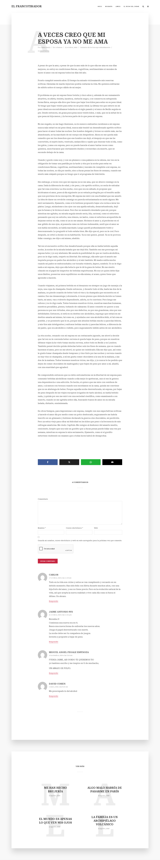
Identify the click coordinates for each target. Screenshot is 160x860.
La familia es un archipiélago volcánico (104, 821)
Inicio (100, 6)
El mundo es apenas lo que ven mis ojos (55, 820)
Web (96, 528)
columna (58, 47)
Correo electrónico (74, 528)
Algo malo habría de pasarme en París (104, 789)
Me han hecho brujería (55, 789)
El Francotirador (26, 6)
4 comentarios (43, 51)
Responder (53, 601)
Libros (118, 6)
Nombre (42, 528)
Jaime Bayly (45, 47)
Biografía (108, 6)
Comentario (43, 499)
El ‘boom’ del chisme (131, 6)
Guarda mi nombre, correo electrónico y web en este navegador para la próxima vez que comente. (80, 540)
